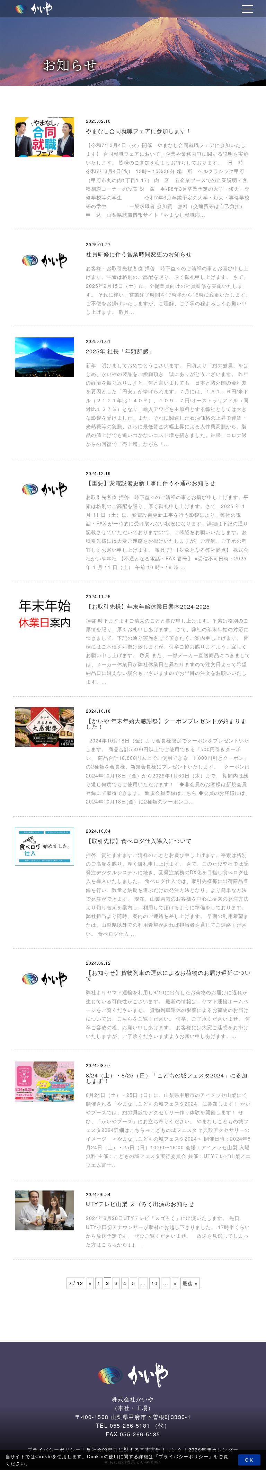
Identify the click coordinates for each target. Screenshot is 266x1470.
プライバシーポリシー (184, 1456)
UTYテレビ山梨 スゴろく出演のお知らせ (140, 1204)
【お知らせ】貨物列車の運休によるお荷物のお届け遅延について (168, 975)
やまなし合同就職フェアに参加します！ (139, 131)
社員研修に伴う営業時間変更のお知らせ (139, 254)
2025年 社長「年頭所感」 (120, 351)
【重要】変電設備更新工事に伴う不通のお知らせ (150, 483)
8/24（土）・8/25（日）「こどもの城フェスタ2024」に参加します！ (167, 1078)
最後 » (190, 1283)
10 (154, 1283)
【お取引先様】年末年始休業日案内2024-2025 (148, 606)
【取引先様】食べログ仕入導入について (139, 841)
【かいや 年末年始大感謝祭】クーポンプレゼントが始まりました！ (166, 723)
